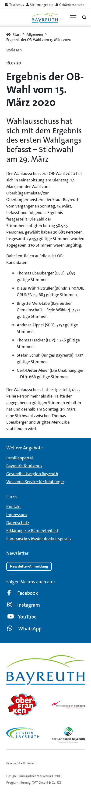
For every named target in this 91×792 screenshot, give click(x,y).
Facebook (27, 593)
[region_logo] (22, 733)
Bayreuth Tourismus (24, 466)
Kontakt (13, 506)
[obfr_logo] (22, 704)
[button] (84, 17)
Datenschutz (17, 522)
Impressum (16, 515)
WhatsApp (30, 628)
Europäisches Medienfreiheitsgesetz (39, 538)
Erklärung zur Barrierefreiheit (32, 530)
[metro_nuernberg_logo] (68, 704)
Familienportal (19, 458)
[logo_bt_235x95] (45, 17)
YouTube (27, 616)
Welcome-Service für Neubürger (35, 482)
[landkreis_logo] (68, 735)
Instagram (28, 605)
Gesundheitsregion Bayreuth (32, 474)
